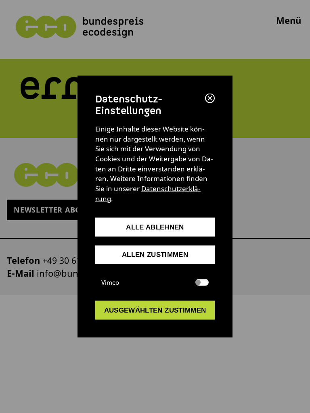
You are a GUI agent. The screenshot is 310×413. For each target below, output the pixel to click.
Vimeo (110, 282)
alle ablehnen (155, 227)
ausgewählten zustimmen (155, 310)
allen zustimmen (155, 255)
